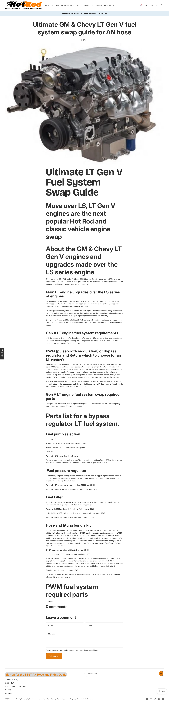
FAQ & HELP (9, 683)
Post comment (54, 656)
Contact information (87, 699)
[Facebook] (146, 699)
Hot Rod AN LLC (15, 699)
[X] (159, 699)
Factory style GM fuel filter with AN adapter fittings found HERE (70, 509)
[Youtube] (163, 699)
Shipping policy (74, 699)
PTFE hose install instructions (15, 686)
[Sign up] (161, 673)
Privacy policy (41, 699)
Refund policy (51, 699)
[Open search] (152, 5)
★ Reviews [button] (2, 353)
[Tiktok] (155, 699)
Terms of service (62, 699)
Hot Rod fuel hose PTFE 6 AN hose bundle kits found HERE (68, 554)
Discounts (8, 693)
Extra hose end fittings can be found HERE (62, 570)
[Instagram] (150, 699)
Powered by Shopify (27, 699)
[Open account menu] (156, 5)
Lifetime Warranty (11, 680)
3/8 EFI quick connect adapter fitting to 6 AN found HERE (67, 550)
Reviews (8, 690)
